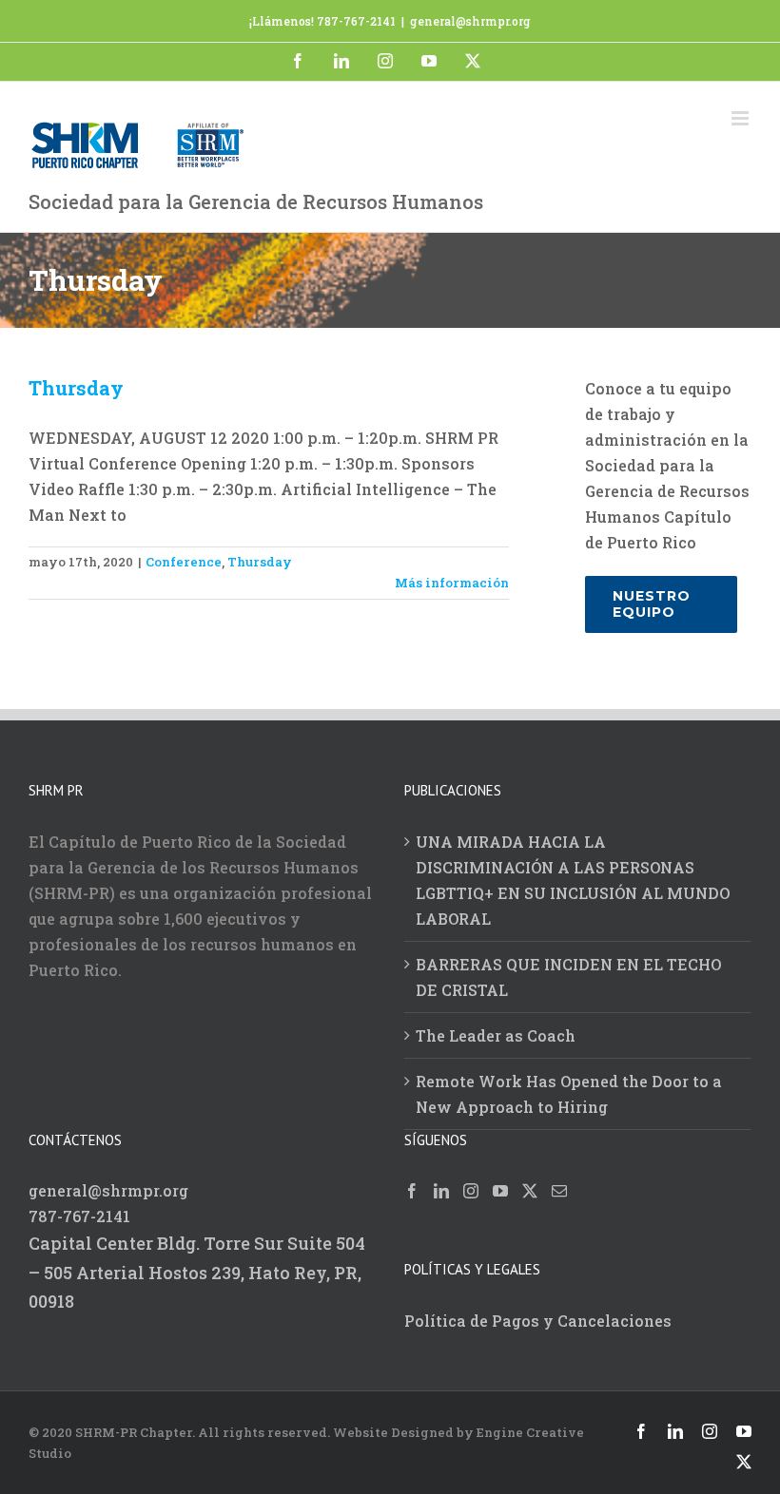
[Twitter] (529, 1190)
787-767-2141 (79, 1216)
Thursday (76, 387)
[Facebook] (411, 1190)
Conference (184, 561)
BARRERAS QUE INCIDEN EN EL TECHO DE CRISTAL (568, 977)
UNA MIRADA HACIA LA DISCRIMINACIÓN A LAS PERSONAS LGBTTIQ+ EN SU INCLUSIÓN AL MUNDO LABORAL (573, 880)
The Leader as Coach (495, 1035)
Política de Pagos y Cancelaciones (538, 1321)
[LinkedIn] (441, 1190)
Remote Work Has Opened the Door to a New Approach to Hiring (569, 1094)
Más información (452, 582)
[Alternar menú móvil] (741, 118)
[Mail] (559, 1190)
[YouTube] (500, 1190)
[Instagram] (470, 1190)
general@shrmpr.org (470, 21)
